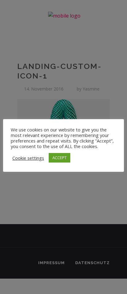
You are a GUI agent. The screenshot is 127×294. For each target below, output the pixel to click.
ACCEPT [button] (59, 157)
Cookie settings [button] (28, 158)
